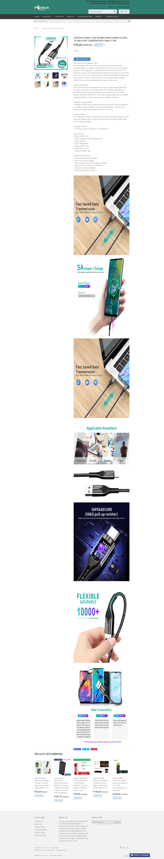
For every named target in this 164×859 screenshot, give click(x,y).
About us (70, 17)
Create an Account (122, 7)
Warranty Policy (41, 835)
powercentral (43, 855)
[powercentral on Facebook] (121, 848)
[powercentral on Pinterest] (124, 848)
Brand (98, 17)
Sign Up (117, 822)
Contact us (59, 17)
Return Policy (40, 832)
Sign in (110, 7)
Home (37, 17)
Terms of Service (41, 830)
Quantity (76, 51)
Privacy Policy (40, 827)
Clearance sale (111, 17)
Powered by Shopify (55, 855)
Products (46, 17)
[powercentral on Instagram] (128, 848)
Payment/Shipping (85, 17)
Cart (125, 11)
